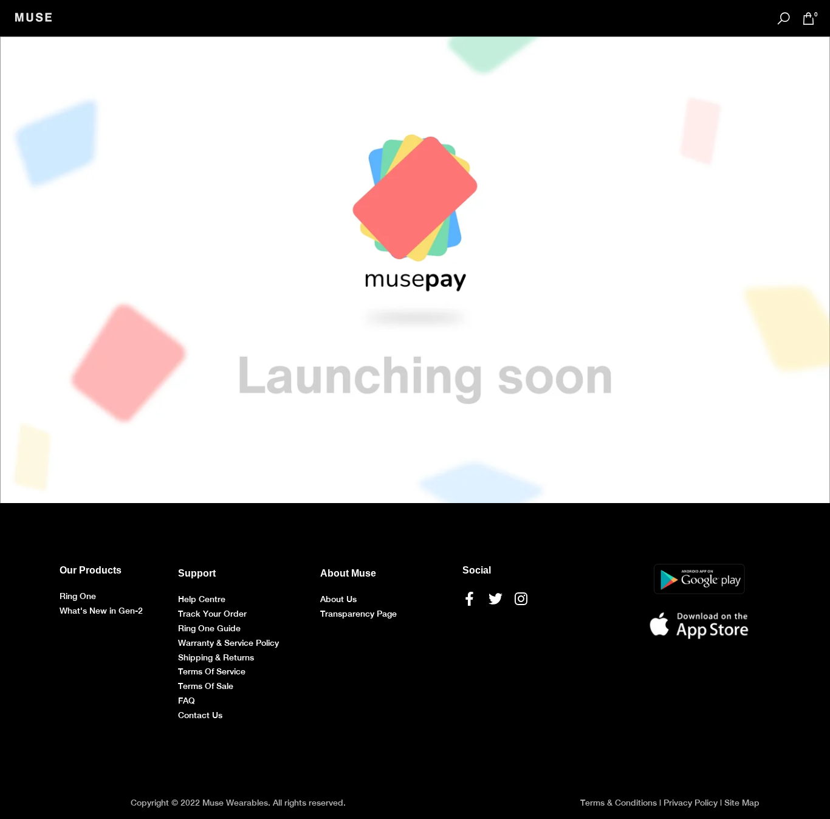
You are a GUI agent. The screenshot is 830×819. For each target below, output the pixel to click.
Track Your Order (212, 614)
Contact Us (200, 715)
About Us (338, 599)
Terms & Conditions (618, 802)
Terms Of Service (211, 671)
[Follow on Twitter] (495, 598)
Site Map (742, 802)
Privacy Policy (691, 802)
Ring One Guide (209, 628)
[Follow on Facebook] (469, 598)
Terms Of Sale (205, 686)
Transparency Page (358, 614)
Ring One (78, 596)
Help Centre (201, 599)
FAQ (186, 700)
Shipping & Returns (216, 657)
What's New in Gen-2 (101, 610)
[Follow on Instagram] (521, 598)
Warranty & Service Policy (228, 643)
